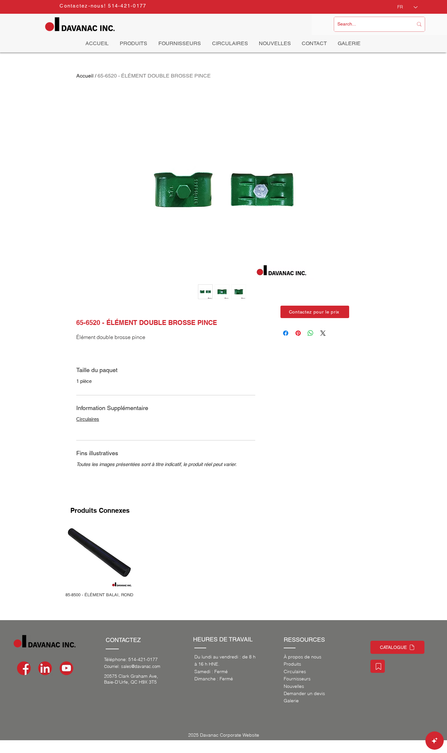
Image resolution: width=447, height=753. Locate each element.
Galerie (291, 701)
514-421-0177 (143, 659)
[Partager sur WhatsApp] (310, 333)
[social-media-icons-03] (66, 668)
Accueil (85, 76)
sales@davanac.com (140, 666)
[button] (314, 312)
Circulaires (87, 419)
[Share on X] (323, 333)
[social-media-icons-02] (24, 668)
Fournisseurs (297, 679)
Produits (292, 664)
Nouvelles (294, 686)
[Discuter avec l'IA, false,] (434, 740)
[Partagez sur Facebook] (286, 333)
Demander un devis (304, 693)
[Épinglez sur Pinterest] (298, 333)
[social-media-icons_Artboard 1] (45, 668)
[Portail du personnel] (377, 666)
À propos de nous (302, 657)
